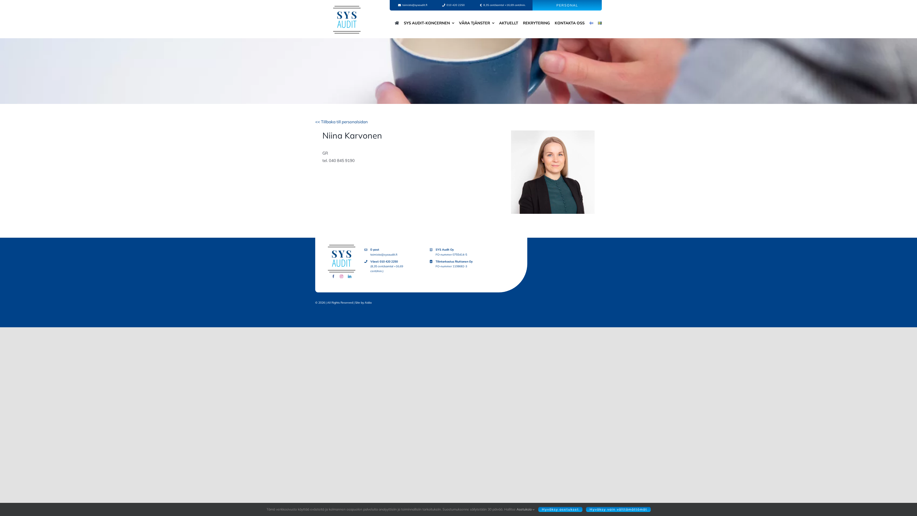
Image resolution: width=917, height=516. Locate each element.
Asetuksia (525, 509)
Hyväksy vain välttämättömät (618, 509)
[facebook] (333, 276)
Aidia (368, 302)
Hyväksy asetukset (560, 509)
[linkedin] (349, 276)
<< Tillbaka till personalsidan (341, 121)
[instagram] (341, 276)
